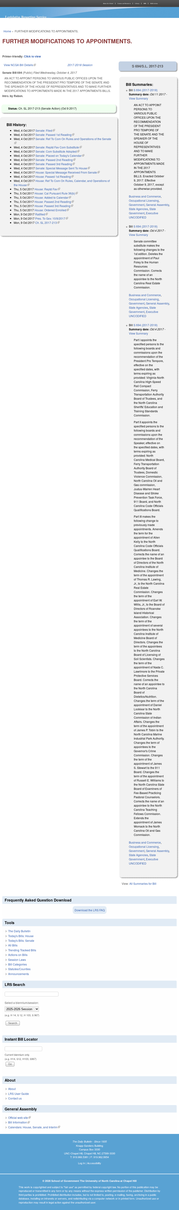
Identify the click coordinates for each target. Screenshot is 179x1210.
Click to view (32, 56)
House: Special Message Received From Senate (67, 172)
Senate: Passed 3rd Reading (55, 164)
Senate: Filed (45, 130)
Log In (81, 1163)
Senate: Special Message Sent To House (62, 168)
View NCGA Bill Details (20, 65)
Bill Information (19, 1122)
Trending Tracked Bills (22, 950)
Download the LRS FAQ (90, 910)
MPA (145, 3)
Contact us (15, 1098)
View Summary (138, 98)
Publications (154, 3)
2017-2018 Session (80, 65)
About (12, 1089)
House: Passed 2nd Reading (54, 202)
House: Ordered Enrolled (51, 210)
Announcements (18, 974)
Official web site (19, 1118)
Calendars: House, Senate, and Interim (34, 1127)
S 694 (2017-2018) (146, 90)
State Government (142, 211)
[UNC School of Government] (45, 3)
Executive (152, 213)
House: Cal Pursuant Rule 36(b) (56, 193)
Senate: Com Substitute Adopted (57, 151)
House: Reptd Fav (47, 189)
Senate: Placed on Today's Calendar (59, 156)
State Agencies (138, 209)
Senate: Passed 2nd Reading (55, 160)
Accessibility (94, 1163)
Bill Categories (17, 964)
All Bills (12, 945)
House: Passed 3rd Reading (53, 206)
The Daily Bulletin (19, 931)
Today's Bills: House (21, 936)
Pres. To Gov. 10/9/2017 (51, 218)
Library (137, 3)
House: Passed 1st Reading (54, 176)
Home (7, 31)
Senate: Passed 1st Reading (54, 135)
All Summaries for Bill (142, 883)
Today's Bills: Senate (21, 940)
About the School (108, 3)
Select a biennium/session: (22, 1003)
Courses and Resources (124, 3)
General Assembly (157, 205)
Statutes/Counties (19, 969)
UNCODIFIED (137, 217)
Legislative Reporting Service (25, 16)
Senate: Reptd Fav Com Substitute (58, 147)
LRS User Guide (18, 1094)
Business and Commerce (145, 196)
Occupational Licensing (144, 200)
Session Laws (17, 960)
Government (137, 205)
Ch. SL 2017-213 (47, 223)
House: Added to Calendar (52, 197)
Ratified (41, 214)
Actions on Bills (18, 955)
